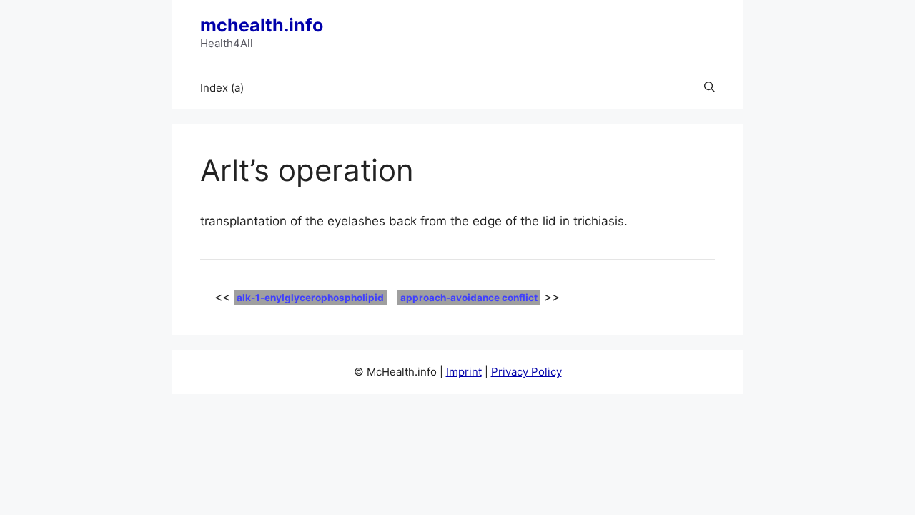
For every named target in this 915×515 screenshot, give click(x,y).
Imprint (464, 371)
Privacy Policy (526, 371)
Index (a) (222, 87)
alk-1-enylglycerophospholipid (310, 297)
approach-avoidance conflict (469, 297)
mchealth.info (261, 25)
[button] (709, 88)
